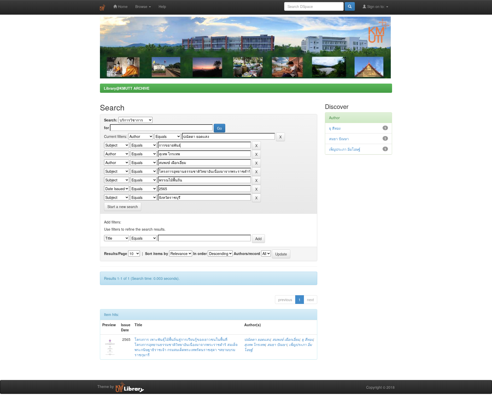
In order (200, 253)
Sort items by (156, 253)
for (106, 127)
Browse (141, 6)
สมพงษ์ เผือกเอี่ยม (286, 339)
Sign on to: (376, 6)
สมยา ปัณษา (277, 344)
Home (122, 6)
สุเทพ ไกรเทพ (254, 344)
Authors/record (247, 253)
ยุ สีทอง (307, 339)
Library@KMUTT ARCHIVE (126, 88)
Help (162, 6)
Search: (110, 119)
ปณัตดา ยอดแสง (257, 339)
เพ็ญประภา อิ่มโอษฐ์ (344, 149)
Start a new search (122, 206)
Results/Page (115, 253)
